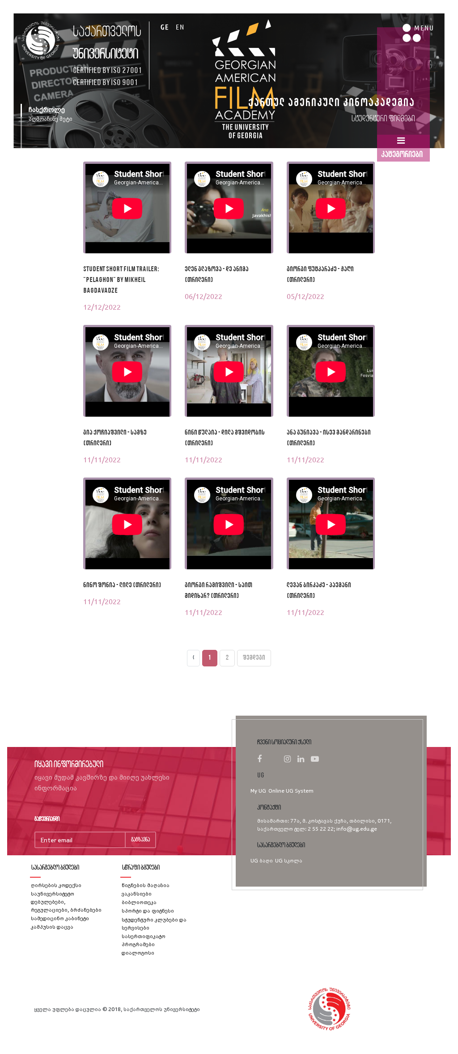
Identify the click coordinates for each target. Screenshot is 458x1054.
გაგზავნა (140, 839)
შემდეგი (254, 657)
